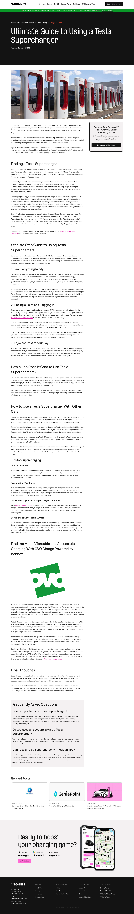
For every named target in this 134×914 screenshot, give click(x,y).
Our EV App (39, 888)
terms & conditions (106, 891)
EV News (76, 4)
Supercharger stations (23, 505)
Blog (45, 22)
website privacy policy (107, 894)
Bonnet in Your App (63, 894)
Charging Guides (45, 4)
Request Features (41, 897)
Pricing (38, 891)
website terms (105, 897)
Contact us (83, 891)
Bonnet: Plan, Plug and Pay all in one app (26, 22)
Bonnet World (66, 4)
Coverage (39, 894)
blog (80, 894)
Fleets (59, 891)
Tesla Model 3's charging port (22, 317)
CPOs (58, 888)
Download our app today (53, 659)
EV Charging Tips (88, 4)
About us (82, 888)
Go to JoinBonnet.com (114, 4)
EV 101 (56, 4)
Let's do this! (24, 861)
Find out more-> (107, 10)
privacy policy (104, 888)
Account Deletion (85, 897)
